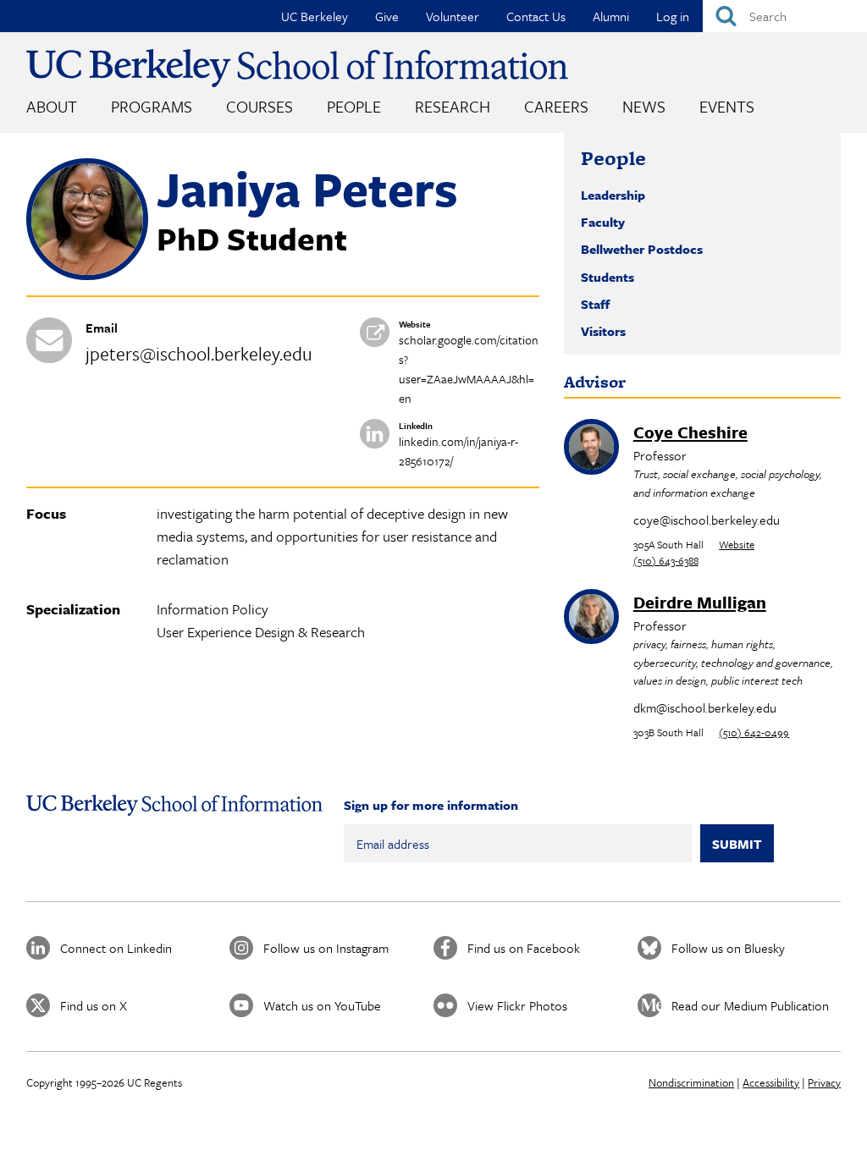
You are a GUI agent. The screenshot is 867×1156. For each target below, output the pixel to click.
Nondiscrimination (691, 1082)
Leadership (613, 194)
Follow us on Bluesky (728, 948)
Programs (151, 106)
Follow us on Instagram (326, 948)
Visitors (603, 331)
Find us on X (93, 1005)
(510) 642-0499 (754, 732)
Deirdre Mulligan (699, 602)
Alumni (611, 16)
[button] (87, 275)
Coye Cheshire (690, 432)
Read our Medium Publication (750, 1005)
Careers (556, 106)
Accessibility (771, 1082)
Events (726, 106)
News (643, 106)
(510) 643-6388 (666, 560)
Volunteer (452, 16)
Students (607, 276)
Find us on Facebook (523, 948)
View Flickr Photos (517, 1005)
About (51, 106)
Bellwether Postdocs (642, 248)
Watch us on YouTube (322, 1005)
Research (452, 106)
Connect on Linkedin (116, 948)
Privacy (824, 1082)
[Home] (297, 68)
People (354, 106)
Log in (672, 16)
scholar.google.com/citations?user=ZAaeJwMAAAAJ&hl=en (468, 369)
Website (736, 544)
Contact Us (536, 16)
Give (387, 16)
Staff (595, 304)
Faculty (603, 221)
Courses (259, 106)
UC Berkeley (314, 16)
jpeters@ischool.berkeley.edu (199, 353)
